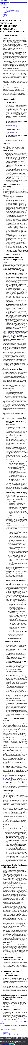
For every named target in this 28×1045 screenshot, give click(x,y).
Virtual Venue (6, 8)
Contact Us (5, 1032)
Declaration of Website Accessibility (11, 1034)
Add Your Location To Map (12, 10)
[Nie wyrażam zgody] (14, 1044)
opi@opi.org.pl (13, 126)
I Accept (11, 1044)
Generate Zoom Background (12, 11)
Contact (5, 15)
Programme (5, 7)
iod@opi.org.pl (13, 132)
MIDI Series (6, 12)
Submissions (6, 17)
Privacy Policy (6, 1033)
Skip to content (3, 0)
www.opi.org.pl (13, 125)
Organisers (5, 14)
